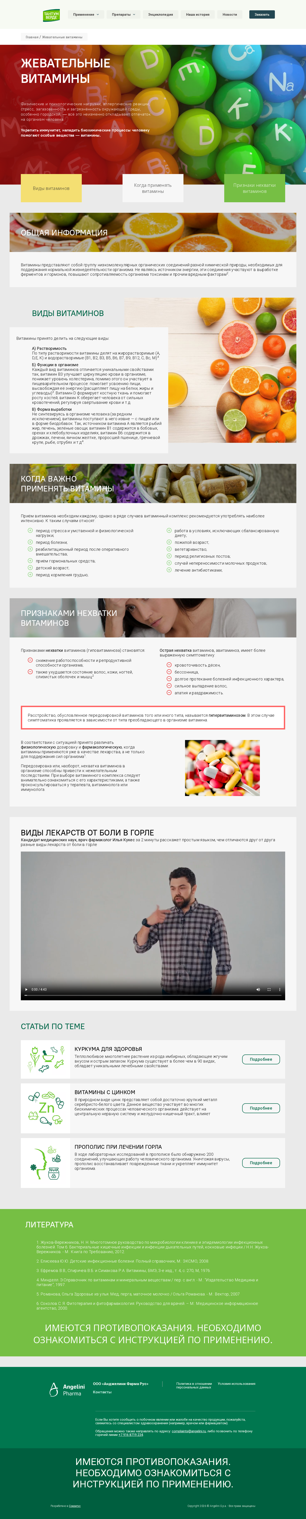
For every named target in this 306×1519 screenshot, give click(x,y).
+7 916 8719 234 (131, 1435)
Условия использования (236, 1384)
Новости (230, 15)
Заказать (262, 15)
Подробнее (261, 1059)
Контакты (102, 1392)
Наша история (197, 15)
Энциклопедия (160, 15)
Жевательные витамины (62, 37)
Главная (32, 37)
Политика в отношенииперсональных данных (194, 1385)
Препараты (121, 15)
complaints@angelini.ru (189, 1431)
